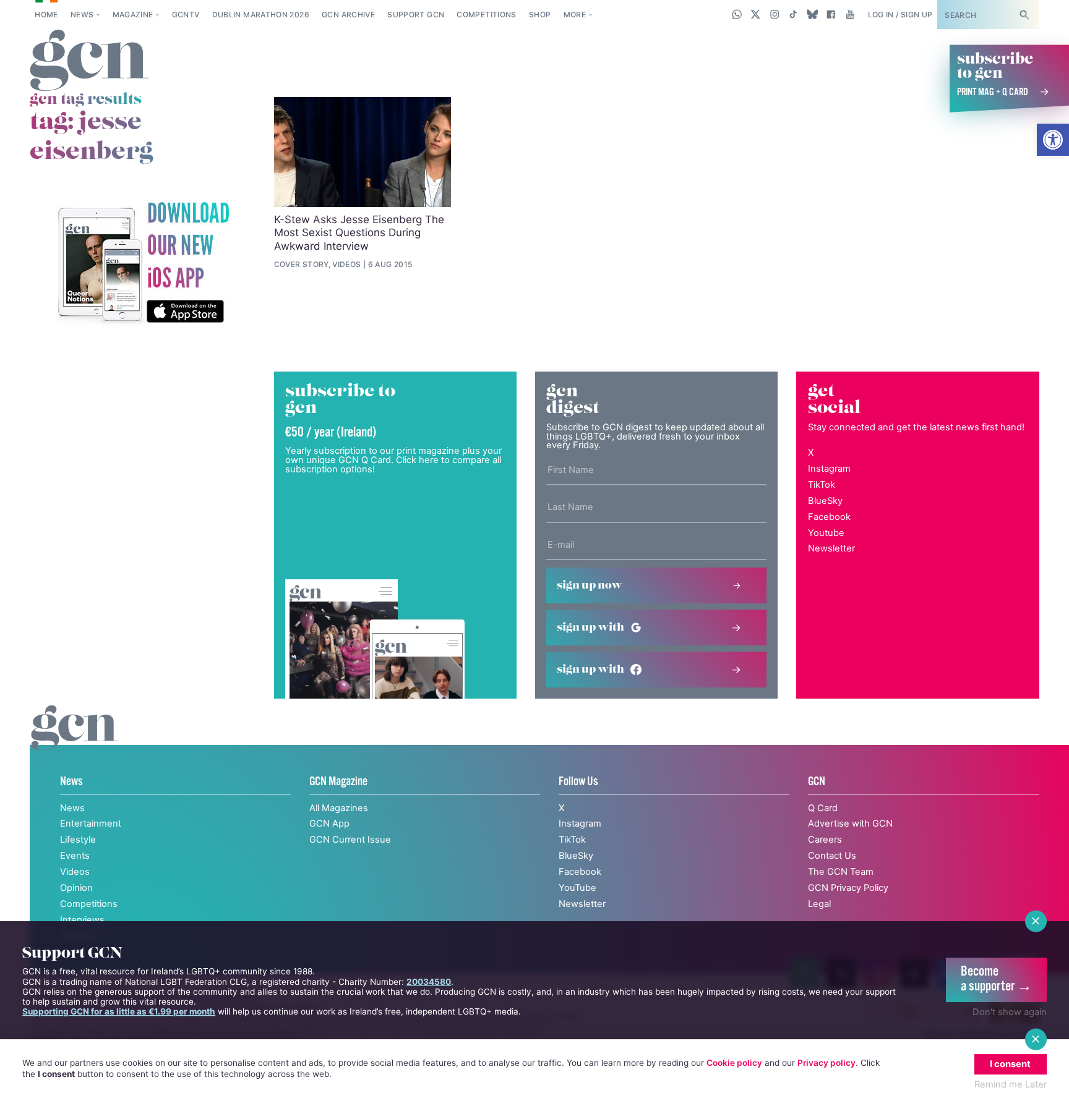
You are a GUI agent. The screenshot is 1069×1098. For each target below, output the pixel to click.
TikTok (821, 484)
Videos (75, 871)
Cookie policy (734, 1063)
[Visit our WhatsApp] (737, 14)
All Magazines (338, 808)
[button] (1053, 140)
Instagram (829, 468)
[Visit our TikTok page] (793, 14)
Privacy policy (826, 1063)
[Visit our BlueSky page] (812, 14)
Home (46, 14)
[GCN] (74, 740)
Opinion (76, 887)
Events (75, 855)
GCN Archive (348, 14)
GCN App (329, 823)
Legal (819, 903)
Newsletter (831, 548)
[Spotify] (143, 263)
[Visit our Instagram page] (775, 14)
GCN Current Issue (350, 839)
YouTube (577, 887)
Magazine (133, 14)
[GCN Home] (89, 61)
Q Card (823, 808)
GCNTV (186, 14)
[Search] (1024, 14)
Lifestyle (78, 839)
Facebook (829, 516)
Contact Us (832, 855)
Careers (825, 839)
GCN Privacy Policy (848, 887)
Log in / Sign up (900, 14)
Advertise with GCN (850, 823)
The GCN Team (841, 871)
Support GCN (415, 14)
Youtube (826, 532)
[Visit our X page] (755, 14)
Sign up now (589, 585)
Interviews (82, 920)
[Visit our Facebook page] (831, 14)
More (575, 14)
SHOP (540, 14)
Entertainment (90, 823)
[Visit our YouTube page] (849, 14)
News (82, 14)
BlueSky (825, 500)
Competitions (486, 14)
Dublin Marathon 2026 (260, 14)
